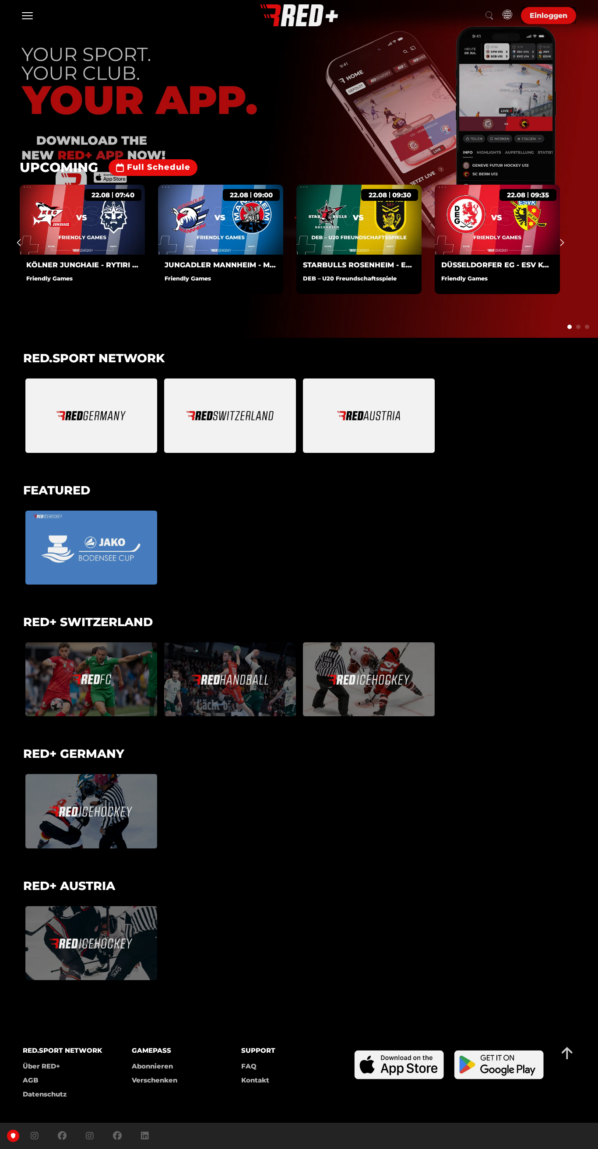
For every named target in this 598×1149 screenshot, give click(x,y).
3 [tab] (587, 327)
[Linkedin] (142, 1135)
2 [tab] (578, 327)
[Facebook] (62, 1135)
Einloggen (548, 15)
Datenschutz (45, 1094)
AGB (31, 1080)
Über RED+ (41, 1066)
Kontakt (255, 1080)
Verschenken (154, 1080)
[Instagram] (34, 1135)
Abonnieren (152, 1066)
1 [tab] (569, 327)
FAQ (249, 1066)
